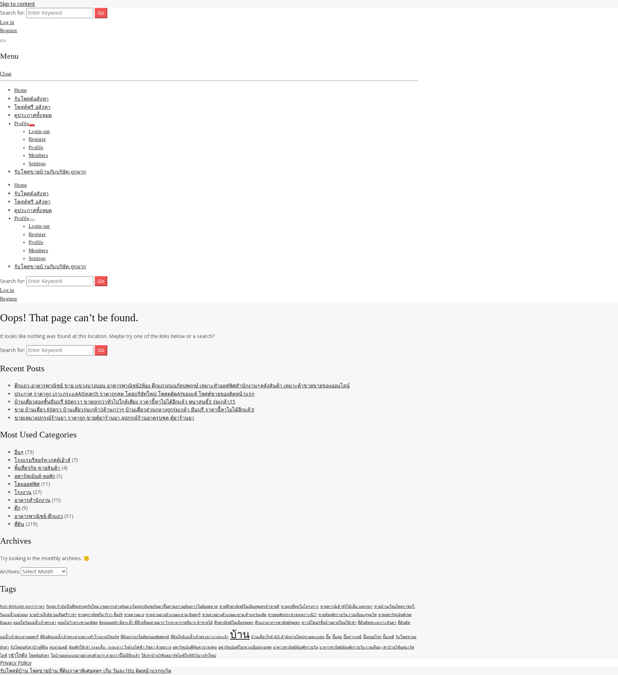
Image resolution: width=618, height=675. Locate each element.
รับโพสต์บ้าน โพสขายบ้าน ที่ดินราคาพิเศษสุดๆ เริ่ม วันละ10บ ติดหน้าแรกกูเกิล (85, 670)
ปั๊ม (328, 636)
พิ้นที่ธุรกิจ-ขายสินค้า (37, 467)
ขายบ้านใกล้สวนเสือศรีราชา (53, 614)
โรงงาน (22, 492)
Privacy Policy (15, 662)
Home (20, 90)
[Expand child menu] (32, 125)
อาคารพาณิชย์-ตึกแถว (38, 516)
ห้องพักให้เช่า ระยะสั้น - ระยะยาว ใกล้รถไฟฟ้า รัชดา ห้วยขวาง (120, 647)
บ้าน (240, 634)
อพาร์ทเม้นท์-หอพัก (34, 476)
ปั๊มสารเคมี (352, 636)
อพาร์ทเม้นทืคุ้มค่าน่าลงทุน (195, 647)
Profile (21, 123)
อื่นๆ (19, 452)
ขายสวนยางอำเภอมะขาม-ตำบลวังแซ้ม (234, 614)
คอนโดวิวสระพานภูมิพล (78, 622)
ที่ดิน (19, 523)
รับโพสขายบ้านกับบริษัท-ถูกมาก (50, 172)
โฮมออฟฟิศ (27, 483)
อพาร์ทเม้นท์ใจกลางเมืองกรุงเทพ (244, 647)
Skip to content (17, 3)
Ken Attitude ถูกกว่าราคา (22, 606)
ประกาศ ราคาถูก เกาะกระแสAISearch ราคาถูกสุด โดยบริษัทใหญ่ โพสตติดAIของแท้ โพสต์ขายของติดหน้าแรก (134, 393)
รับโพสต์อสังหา (31, 99)
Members (38, 155)
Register (8, 30)
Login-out (39, 131)
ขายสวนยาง (134, 614)
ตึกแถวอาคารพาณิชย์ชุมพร (277, 622)
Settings (37, 163)
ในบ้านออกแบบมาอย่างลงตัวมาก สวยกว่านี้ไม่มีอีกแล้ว (95, 655)
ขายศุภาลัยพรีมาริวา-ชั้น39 (100, 614)
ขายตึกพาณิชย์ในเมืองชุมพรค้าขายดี (249, 606)
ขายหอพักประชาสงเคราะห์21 (292, 614)
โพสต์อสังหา (39, 655)
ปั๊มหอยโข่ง (372, 636)
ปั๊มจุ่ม (337, 636)
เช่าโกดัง (18, 655)
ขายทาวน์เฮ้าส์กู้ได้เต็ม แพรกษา (346, 606)
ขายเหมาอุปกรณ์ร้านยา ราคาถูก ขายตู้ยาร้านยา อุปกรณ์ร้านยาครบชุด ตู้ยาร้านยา (104, 417)
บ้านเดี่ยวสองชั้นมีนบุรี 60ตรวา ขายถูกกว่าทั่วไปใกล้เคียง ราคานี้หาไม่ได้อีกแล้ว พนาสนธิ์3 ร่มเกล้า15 (124, 401)
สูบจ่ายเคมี (58, 647)
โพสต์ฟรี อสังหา (32, 107)
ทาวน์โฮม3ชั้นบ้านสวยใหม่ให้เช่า (328, 622)
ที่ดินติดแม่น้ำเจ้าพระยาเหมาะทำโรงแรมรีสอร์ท (79, 636)
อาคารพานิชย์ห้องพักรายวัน (295, 647)
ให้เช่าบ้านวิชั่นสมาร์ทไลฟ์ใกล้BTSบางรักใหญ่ (178, 655)
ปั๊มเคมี (388, 636)
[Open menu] (3, 41)
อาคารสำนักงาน (32, 500)
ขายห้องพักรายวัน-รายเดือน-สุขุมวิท (347, 614)
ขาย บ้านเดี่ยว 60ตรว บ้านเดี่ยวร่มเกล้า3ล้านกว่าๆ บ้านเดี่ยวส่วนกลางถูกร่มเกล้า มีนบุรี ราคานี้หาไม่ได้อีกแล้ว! (134, 409)
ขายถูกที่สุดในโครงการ (300, 606)
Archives (9, 571)
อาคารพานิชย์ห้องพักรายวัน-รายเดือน (350, 647)
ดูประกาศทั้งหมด (33, 115)
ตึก (17, 507)
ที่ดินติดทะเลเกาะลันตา (377, 622)
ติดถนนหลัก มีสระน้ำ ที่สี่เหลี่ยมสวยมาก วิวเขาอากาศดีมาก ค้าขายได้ (156, 622)
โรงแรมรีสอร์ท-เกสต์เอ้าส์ (42, 459)
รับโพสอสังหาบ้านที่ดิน (29, 647)
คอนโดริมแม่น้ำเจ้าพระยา (34, 622)
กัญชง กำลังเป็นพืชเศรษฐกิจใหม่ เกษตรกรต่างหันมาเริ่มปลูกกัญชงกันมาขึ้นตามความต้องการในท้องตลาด (132, 606)
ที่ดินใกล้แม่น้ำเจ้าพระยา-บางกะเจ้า (200, 636)
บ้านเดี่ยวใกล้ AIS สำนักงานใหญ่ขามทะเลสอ (287, 636)
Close (5, 74)
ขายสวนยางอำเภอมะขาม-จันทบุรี (173, 614)
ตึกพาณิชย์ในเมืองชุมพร (234, 622)
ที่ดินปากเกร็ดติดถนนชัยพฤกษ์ (145, 636)
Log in (7, 22)
